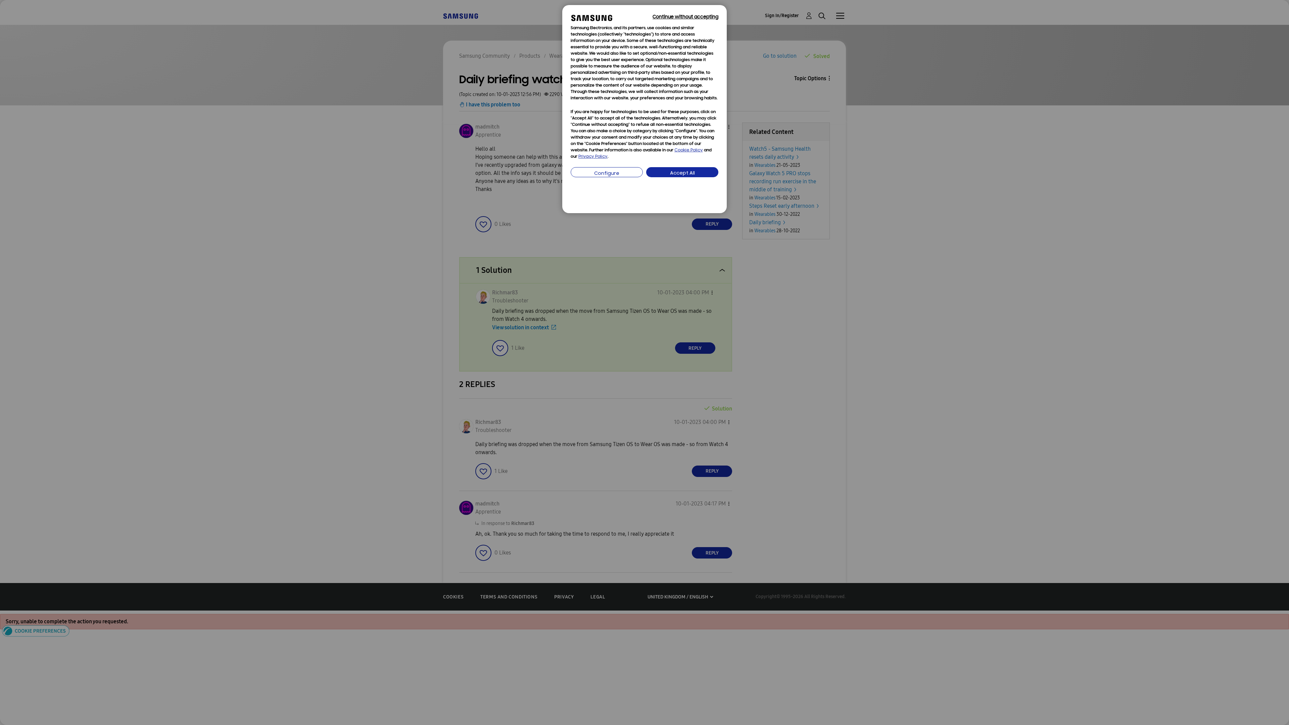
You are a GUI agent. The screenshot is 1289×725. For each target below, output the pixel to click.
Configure (606, 173)
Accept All (682, 173)
